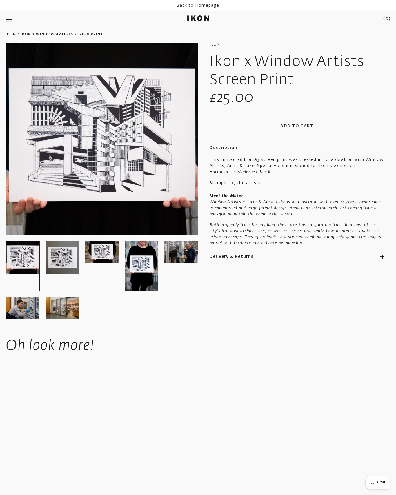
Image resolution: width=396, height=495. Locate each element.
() (386, 19)
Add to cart (297, 126)
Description (223, 148)
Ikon (11, 34)
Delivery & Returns (232, 257)
